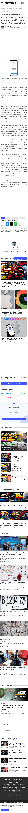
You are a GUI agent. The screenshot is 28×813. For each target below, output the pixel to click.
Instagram (21, 217)
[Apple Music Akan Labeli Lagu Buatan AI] (6, 457)
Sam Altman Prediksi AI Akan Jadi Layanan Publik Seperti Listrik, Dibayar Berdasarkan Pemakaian (17, 743)
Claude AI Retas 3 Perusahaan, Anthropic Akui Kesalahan (20, 506)
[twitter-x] (11, 795)
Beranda (3, 8)
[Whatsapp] (15, 224)
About (5, 802)
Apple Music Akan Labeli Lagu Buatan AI (19, 457)
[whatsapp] (17, 795)
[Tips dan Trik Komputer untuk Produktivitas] (6, 467)
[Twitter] (11, 224)
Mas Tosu (13, 248)
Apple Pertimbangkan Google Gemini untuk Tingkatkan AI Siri (13, 339)
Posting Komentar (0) (14, 384)
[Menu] (2, 3)
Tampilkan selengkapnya (18, 258)
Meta (9, 220)
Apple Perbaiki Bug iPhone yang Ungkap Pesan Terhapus (17, 751)
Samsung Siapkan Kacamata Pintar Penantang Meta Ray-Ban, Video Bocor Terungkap (6, 524)
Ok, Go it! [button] (5, 810)
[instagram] (14, 795)
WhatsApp (8, 8)
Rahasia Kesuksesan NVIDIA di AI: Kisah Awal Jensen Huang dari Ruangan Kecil (18, 760)
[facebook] (9, 795)
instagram (8, 397)
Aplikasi (8, 217)
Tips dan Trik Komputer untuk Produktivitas (17, 468)
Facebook (14, 217)
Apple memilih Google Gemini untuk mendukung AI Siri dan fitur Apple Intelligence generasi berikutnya (12, 312)
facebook (8, 393)
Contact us (12, 802)
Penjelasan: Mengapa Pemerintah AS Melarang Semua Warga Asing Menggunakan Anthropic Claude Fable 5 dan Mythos (14, 284)
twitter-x (22, 397)
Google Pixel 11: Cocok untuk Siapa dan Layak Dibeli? (19, 478)
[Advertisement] (14, 45)
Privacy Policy (20, 802)
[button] (22, 3)
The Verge (5, 91)
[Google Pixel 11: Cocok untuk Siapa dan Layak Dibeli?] (6, 478)
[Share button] (19, 224)
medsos (3, 220)
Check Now (11, 806)
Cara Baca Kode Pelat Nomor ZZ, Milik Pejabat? (13, 611)
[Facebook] (7, 224)
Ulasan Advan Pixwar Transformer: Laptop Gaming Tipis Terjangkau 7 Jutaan (12, 707)
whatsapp (22, 393)
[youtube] (19, 795)
